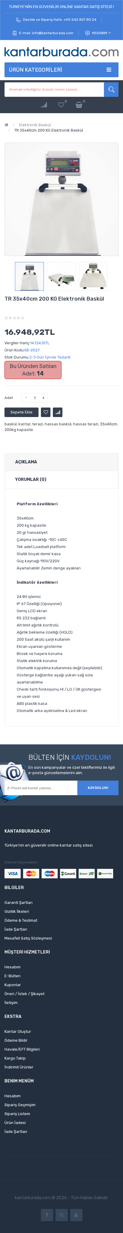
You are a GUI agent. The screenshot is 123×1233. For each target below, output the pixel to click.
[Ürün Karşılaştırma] (44, 105)
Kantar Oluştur (17, 1031)
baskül (10, 424)
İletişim (11, 1002)
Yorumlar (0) (30, 479)
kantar (24, 424)
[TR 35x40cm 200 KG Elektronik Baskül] (29, 276)
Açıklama (26, 462)
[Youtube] (76, 1215)
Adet (8, 398)
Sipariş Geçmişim (20, 1105)
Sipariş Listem (17, 1114)
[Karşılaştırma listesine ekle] (57, 412)
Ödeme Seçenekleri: (21, 862)
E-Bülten (12, 976)
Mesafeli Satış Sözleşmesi (28, 938)
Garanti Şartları (18, 902)
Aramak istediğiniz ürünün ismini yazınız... (111, 89)
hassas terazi (85, 424)
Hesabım (100, 33)
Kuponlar (12, 985)
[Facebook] (47, 1215)
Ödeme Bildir (15, 1040)
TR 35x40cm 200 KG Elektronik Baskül (48, 130)
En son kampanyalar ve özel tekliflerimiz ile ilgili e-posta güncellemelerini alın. (71, 770)
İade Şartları (15, 929)
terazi (37, 424)
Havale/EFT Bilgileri (22, 1049)
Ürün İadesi (15, 1122)
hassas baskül (58, 424)
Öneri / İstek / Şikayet (24, 994)
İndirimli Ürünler (18, 1067)
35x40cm (108, 424)
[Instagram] (62, 1215)
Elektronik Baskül (35, 125)
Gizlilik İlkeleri (16, 911)
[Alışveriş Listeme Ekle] (45, 412)
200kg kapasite (18, 429)
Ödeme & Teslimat (20, 920)
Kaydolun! (98, 788)
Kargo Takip (15, 1058)
